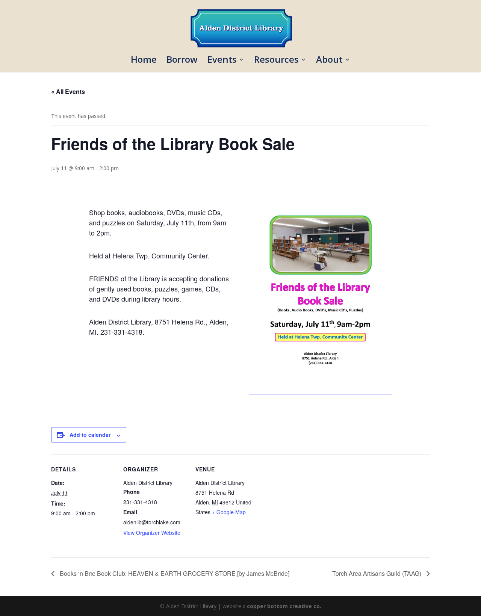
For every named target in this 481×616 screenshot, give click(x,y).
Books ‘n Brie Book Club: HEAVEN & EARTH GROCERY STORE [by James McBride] (173, 573)
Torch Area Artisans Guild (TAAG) (377, 573)
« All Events (68, 91)
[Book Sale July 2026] (320, 390)
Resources (276, 61)
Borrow (182, 61)
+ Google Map (229, 512)
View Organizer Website (151, 532)
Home (144, 61)
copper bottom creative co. (284, 606)
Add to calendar (90, 434)
